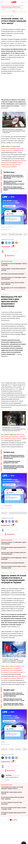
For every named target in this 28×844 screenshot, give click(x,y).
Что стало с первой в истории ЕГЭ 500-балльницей (11, 824)
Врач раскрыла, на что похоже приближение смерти (13, 288)
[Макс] (6, 242)
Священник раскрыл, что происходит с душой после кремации (13, 278)
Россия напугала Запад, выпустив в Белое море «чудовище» (12, 283)
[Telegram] (9, 242)
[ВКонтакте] (12, 242)
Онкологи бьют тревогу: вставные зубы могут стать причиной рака (13, 553)
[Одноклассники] (16, 242)
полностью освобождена (8, 148)
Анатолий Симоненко (7, 508)
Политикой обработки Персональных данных (10, 6)
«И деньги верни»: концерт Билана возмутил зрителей (13, 269)
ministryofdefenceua (8, 505)
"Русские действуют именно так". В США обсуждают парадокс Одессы (12, 809)
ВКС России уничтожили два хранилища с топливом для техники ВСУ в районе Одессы (13, 436)
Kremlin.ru (3, 763)
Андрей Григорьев (6, 229)
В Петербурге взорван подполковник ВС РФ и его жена (13, 548)
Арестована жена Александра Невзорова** (13, 274)
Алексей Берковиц (6, 766)
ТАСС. (19, 626)
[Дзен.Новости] (2, 242)
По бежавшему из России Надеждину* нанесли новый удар (14, 264)
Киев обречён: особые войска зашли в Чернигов (11, 814)
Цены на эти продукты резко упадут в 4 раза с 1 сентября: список (13, 567)
